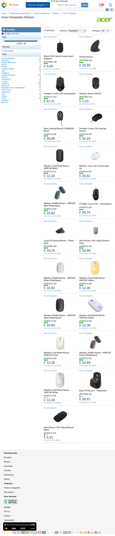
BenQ (4, 65)
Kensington (6, 79)
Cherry (4, 67)
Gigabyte (5, 73)
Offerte (7, 479)
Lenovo (5, 81)
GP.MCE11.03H (50, 209)
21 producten (49, 30)
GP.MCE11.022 (85, 246)
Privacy (7, 511)
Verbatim (5, 100)
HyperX (5, 77)
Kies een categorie (37, 5)
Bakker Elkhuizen (9, 62)
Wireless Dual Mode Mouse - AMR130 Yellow (92, 279)
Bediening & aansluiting (19, 13)
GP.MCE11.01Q (50, 97)
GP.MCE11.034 (50, 321)
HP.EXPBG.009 (85, 60)
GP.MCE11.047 (50, 172)
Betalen (7, 462)
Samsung (5, 92)
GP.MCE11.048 (50, 396)
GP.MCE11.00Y (85, 172)
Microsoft (5, 86)
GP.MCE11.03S (85, 134)
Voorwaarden (9, 520)
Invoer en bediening (41, 13)
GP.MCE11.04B (85, 284)
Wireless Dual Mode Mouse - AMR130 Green (57, 353)
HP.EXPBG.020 (50, 246)
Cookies (7, 516)
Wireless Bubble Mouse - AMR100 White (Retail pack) (59, 279)
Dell (3, 71)
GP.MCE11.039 (50, 134)
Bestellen (8, 457)
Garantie (7, 470)
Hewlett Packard (8, 75)
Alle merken (9, 492)
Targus (4, 96)
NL (107, 10)
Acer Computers (69, 13)
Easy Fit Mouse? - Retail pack (93, 390)
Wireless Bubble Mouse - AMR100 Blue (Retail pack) (59, 204)
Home (4, 13)
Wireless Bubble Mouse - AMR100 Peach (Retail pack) (95, 353)
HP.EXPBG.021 (85, 394)
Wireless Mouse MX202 (90, 93)
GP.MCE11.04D (50, 358)
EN (111, 10)
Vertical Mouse (86, 57)
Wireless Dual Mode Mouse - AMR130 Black (57, 167)
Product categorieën (12, 488)
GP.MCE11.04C (85, 321)
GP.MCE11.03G (50, 284)
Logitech (5, 83)
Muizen (56, 13)
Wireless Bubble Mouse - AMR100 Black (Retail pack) (59, 316)
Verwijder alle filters (11, 34)
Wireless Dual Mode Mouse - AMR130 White (57, 391)
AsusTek (5, 60)
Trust (4, 98)
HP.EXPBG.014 (85, 97)
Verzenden (8, 466)
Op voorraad (8, 51)
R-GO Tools (6, 90)
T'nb (3, 94)
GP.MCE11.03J (85, 358)
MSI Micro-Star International (13, 88)
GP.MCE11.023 (50, 433)
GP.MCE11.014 (85, 207)
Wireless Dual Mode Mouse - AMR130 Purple (92, 316)
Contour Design (8, 69)
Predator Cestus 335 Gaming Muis (60, 93)
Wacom (5, 102)
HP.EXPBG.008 (50, 62)
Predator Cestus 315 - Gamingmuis (95, 204)
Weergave (96, 31)
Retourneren (9, 475)
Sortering (63, 31)
